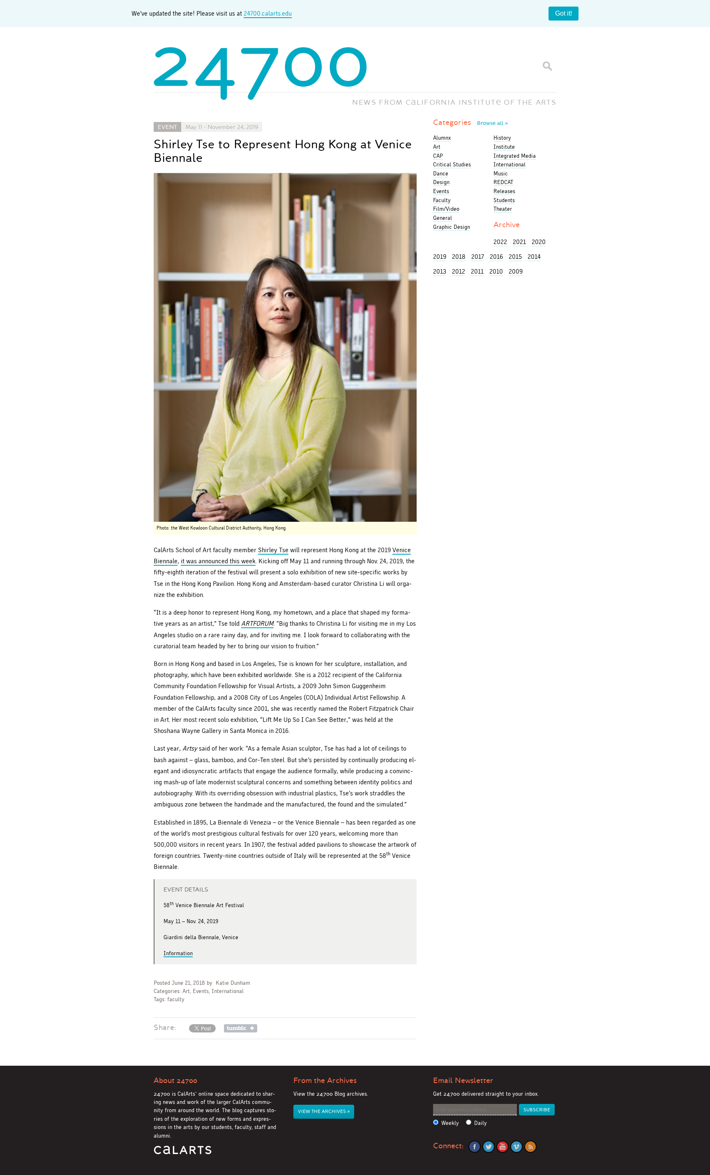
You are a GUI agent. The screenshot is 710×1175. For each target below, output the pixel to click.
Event (167, 127)
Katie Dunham (233, 983)
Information (178, 953)
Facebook (474, 1146)
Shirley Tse (273, 550)
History (502, 137)
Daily (480, 1123)
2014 (534, 256)
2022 (500, 242)
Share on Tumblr (240, 1028)
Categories (470, 122)
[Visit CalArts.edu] (183, 1153)
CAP (438, 155)
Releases (504, 191)
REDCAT (503, 182)
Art (186, 991)
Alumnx (442, 137)
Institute (504, 146)
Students (504, 200)
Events (201, 991)
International (228, 991)
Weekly (450, 1123)
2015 (515, 256)
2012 (458, 271)
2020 (539, 242)
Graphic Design (451, 226)
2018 (459, 256)
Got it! (563, 13)
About (175, 1080)
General (442, 217)
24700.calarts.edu (268, 13)
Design (441, 182)
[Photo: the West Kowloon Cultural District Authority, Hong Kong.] (285, 347)
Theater (502, 208)
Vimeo (516, 1146)
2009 (516, 271)
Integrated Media (514, 155)
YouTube (502, 1146)
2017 (477, 256)
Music (500, 173)
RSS (530, 1146)
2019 (439, 256)
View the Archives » (324, 1111)
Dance (440, 173)
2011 (477, 271)
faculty (175, 999)
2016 (496, 256)
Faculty (442, 200)
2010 (496, 271)
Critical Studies (452, 164)
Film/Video (446, 208)
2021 (519, 242)
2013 (439, 271)
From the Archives (325, 1080)
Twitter (488, 1146)
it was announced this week (218, 561)
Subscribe (536, 1110)
